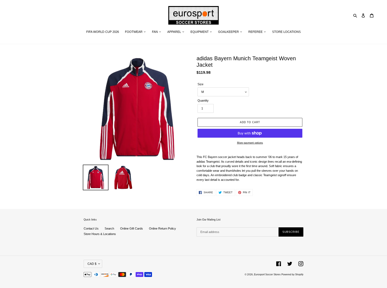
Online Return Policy (162, 228)
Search (109, 228)
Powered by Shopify (292, 274)
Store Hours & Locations (100, 234)
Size (200, 84)
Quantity (203, 100)
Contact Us (91, 228)
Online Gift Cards (131, 228)
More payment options (250, 142)
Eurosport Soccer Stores (267, 274)
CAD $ (91, 263)
